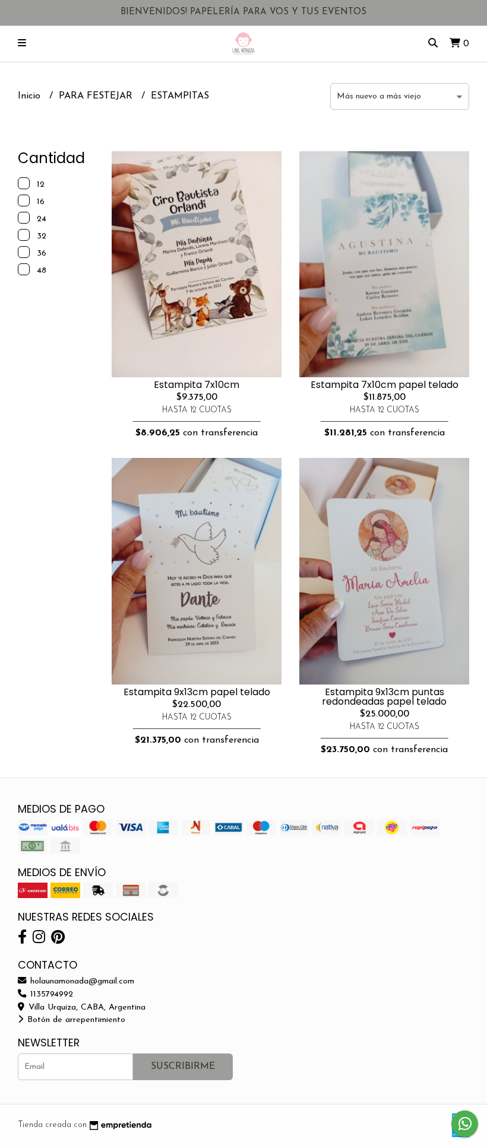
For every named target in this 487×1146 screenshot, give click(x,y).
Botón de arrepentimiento (74, 1020)
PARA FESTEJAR (97, 96)
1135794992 (50, 994)
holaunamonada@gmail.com (80, 981)
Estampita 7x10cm (196, 384)
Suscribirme (183, 1066)
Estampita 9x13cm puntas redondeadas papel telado (384, 696)
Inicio (30, 96)
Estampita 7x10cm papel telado (384, 384)
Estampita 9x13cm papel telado (197, 692)
